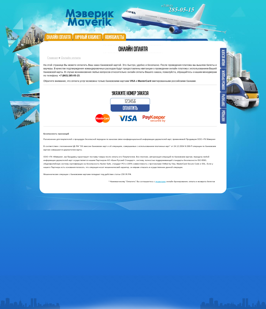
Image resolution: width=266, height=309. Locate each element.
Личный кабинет (88, 37)
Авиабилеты (114, 37)
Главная (52, 57)
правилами (160, 181)
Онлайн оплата (59, 37)
